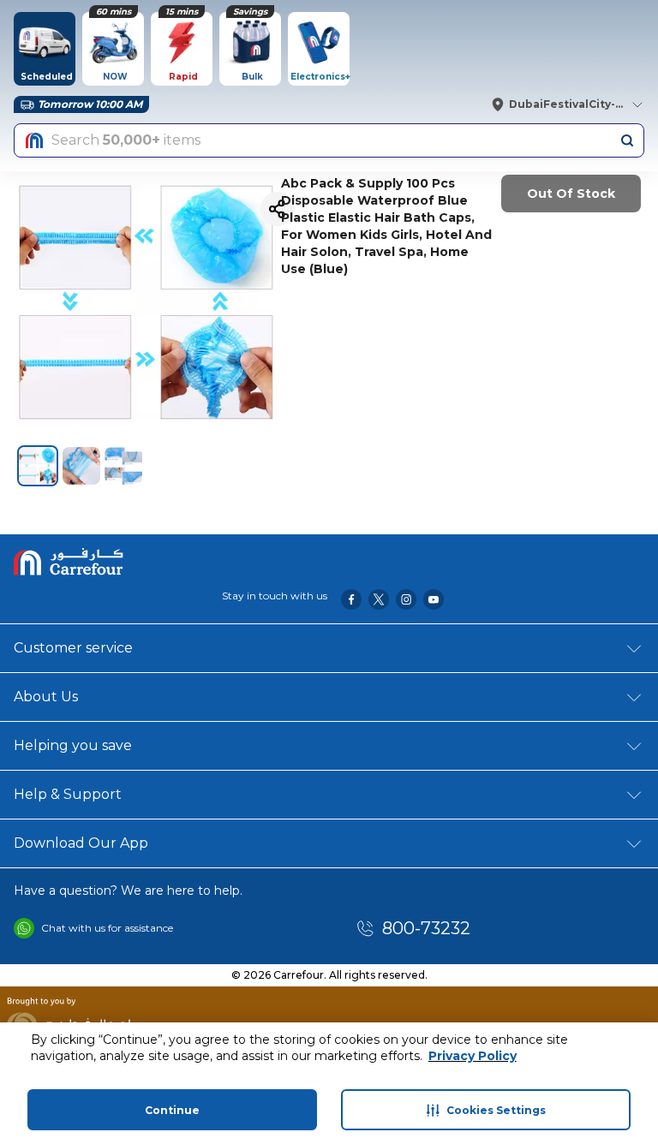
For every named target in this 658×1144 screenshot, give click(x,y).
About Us (46, 696)
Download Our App (81, 843)
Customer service (73, 648)
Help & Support (68, 794)
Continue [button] (172, 1110)
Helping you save (73, 745)
